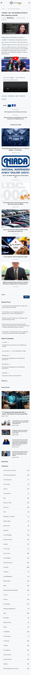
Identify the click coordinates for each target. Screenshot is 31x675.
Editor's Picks (16, 525)
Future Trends (16, 553)
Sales (16, 613)
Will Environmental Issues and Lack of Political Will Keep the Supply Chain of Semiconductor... (15, 283)
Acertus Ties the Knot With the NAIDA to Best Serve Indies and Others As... (15, 230)
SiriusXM (4, 44)
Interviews (16, 567)
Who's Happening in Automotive (16, 668)
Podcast (16, 599)
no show (16, 594)
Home (3, 8)
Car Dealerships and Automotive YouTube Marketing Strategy (14, 345)
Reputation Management (16, 608)
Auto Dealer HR (16, 493)
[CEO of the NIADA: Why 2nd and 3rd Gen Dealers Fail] (16, 164)
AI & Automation (16, 479)
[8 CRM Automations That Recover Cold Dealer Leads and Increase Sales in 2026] (6, 432)
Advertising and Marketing (16, 475)
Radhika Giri (22, 96)
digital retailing (16, 521)
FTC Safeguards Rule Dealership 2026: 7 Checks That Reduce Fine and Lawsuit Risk (14, 306)
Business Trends (16, 502)
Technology (16, 641)
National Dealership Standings (16, 590)
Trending (16, 645)
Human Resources (16, 562)
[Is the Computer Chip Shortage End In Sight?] (16, 246)
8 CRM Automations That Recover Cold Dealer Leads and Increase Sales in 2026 (14, 318)
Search (3, 294)
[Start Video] (15, 64)
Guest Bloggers (16, 558)
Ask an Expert (16, 484)
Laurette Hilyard (5, 351)
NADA (17, 96)
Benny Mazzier (5, 364)
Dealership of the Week (16, 516)
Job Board (16, 571)
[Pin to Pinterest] (14, 105)
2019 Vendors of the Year (16, 470)
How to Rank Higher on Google (19, 351)
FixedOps (16, 544)
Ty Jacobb (4, 342)
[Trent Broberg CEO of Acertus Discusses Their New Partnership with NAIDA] (16, 191)
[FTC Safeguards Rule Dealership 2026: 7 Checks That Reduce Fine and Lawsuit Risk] (16, 400)
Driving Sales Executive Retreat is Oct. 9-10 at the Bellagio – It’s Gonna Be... (15, 149)
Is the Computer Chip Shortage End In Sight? (15, 256)
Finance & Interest (16, 539)
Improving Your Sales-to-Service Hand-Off (11, 375)
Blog (16, 498)
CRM (16, 512)
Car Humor (16, 507)
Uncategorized (16, 650)
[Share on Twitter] (13, 105)
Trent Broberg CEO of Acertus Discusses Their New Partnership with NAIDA (15, 203)
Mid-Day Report (16, 581)
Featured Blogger (16, 535)
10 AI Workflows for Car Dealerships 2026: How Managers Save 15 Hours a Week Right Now (13, 312)
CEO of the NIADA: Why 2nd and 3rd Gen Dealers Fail (15, 176)
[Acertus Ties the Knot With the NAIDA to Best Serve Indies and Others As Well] (16, 219)
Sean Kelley (16, 618)
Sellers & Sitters (16, 622)
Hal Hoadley (4, 372)
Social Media (16, 631)
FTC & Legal (16, 548)
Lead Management (16, 576)
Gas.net (12, 77)
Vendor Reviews (16, 654)
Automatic (4, 96)
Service (16, 627)
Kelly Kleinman (10, 17)
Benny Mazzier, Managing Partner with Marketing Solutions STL (13, 359)
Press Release (16, 604)
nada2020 (4, 40)
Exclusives (16, 530)
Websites (16, 664)
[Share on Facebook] (12, 105)
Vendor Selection (16, 659)
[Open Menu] (29, 2)
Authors (16, 489)
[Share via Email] (15, 105)
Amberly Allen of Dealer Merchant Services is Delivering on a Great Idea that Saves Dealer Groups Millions (15, 332)
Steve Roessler (16, 636)
